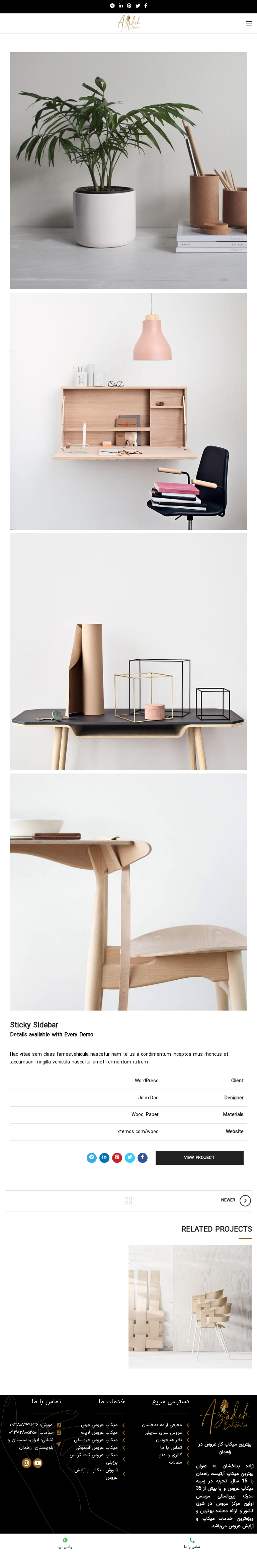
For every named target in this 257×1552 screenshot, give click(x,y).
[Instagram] (26, 1463)
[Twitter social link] (138, 6)
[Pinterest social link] (129, 6)
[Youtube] (38, 1463)
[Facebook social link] (145, 6)
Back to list (129, 1201)
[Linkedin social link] (121, 6)
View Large (133, 1250)
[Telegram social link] (112, 6)
